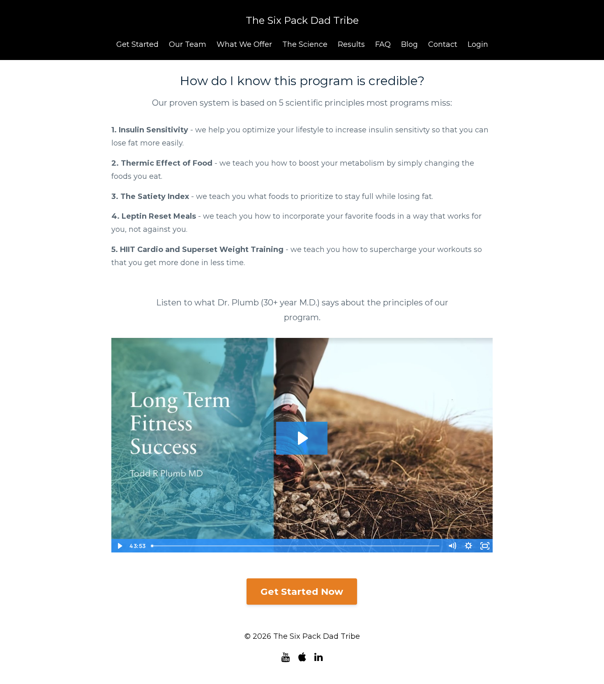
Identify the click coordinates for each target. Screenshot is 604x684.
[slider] (296, 546)
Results (351, 44)
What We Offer (244, 44)
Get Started (137, 44)
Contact (442, 44)
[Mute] (452, 546)
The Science (304, 44)
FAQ (383, 44)
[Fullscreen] (485, 546)
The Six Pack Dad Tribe (302, 20)
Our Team (187, 44)
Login (478, 44)
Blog (409, 44)
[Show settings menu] (468, 546)
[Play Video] (119, 546)
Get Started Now (302, 591)
